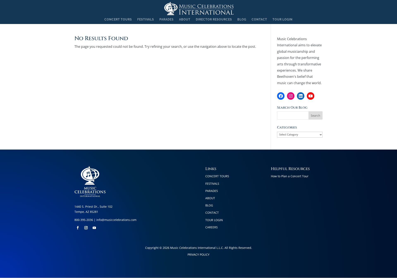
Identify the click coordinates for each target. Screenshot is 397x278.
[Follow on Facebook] (77, 227)
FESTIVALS (145, 19)
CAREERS (211, 227)
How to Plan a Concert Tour (290, 176)
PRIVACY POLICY (198, 254)
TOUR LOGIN (283, 19)
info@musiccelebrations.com (116, 220)
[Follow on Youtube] (94, 227)
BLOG (241, 19)
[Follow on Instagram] (86, 227)
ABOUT (184, 19)
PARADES (166, 19)
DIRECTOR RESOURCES (214, 19)
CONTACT (259, 19)
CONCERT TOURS (118, 19)
